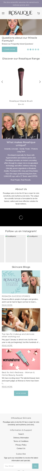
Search (21, 434)
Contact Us (21, 448)
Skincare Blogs (21, 267)
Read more (7, 305)
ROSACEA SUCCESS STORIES (16, 296)
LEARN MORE (9, 49)
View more (21, 393)
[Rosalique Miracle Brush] (21, 81)
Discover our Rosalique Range (21, 58)
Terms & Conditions (21, 441)
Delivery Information (21, 438)
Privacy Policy (21, 445)
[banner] (20, 13)
